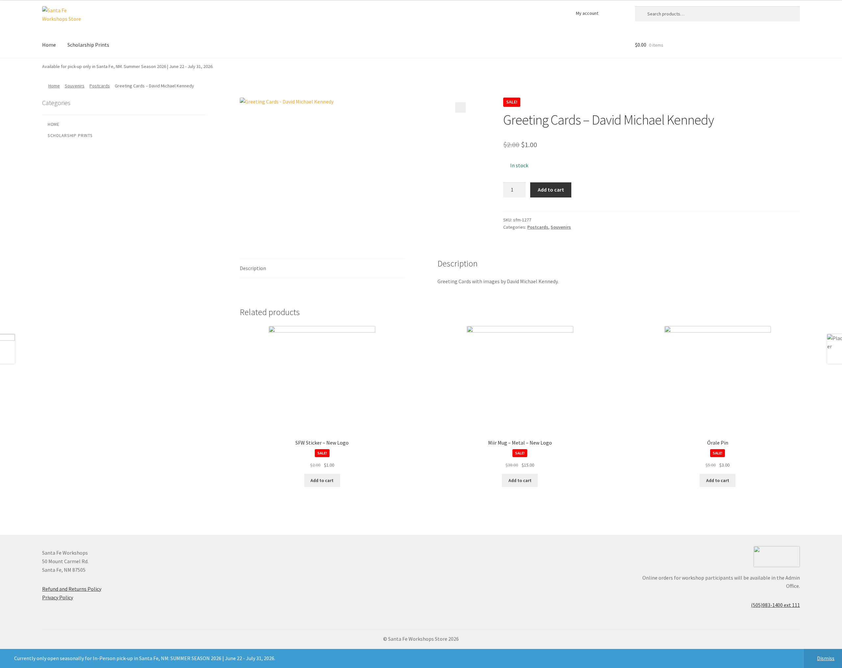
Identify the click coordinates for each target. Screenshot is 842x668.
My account (587, 13)
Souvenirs (75, 86)
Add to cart (551, 189)
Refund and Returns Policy (71, 589)
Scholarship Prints (88, 44)
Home (49, 44)
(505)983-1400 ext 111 (775, 605)
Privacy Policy (57, 597)
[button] (460, 107)
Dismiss (825, 658)
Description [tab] (253, 268)
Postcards (99, 86)
